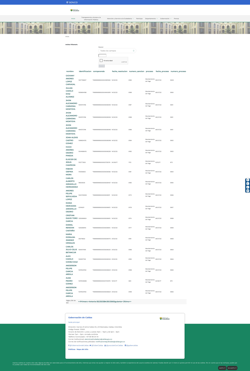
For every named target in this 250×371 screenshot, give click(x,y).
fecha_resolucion (119, 71)
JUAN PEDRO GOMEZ (69, 281)
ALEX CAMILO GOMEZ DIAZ (72, 259)
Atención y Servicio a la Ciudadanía (119, 18)
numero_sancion (136, 71)
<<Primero (83, 301)
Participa (139, 18)
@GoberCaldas (96, 345)
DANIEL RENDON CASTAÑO (70, 228)
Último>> (127, 301)
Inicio (73, 18)
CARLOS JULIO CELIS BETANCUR (71, 250)
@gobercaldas (132, 345)
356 (111, 301)
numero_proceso (178, 71)
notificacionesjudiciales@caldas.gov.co (110, 342)
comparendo (99, 71)
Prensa (176, 18)
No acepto (231, 368)
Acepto (221, 368)
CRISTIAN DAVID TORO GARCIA (72, 218)
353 (101, 301)
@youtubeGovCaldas (113, 345)
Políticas (72, 349)
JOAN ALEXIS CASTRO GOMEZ (72, 140)
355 (108, 301)
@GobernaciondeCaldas (79, 345)
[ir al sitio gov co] (72, 2)
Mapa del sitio (82, 349)
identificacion (85, 71)
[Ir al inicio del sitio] (77, 10)
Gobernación (164, 18)
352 (98, 301)
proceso (149, 71)
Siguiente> (118, 301)
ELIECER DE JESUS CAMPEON (71, 162)
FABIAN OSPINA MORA (69, 172)
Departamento (150, 18)
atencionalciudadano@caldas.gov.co (98, 339)
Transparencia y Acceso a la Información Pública (91, 19)
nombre (70, 71)
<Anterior (92, 301)
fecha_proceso (162, 71)
